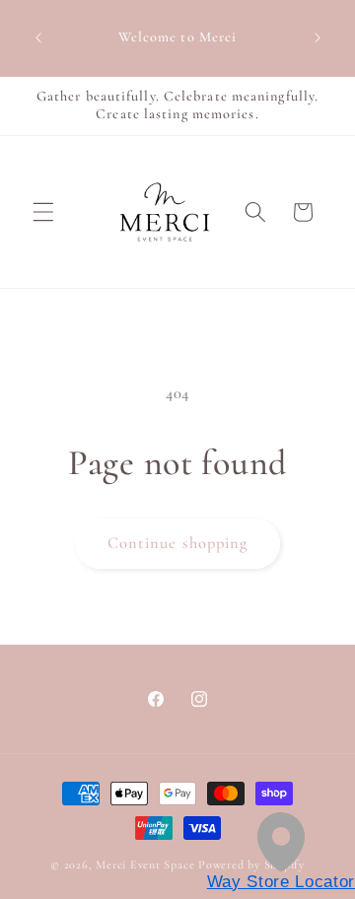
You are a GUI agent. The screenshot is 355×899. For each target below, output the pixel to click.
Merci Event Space (145, 864)
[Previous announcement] (38, 38)
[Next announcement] (317, 38)
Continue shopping (177, 543)
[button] (43, 212)
